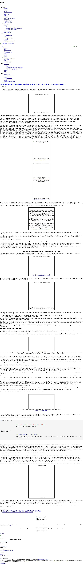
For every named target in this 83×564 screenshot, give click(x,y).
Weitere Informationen (3, 563)
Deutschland (5, 10)
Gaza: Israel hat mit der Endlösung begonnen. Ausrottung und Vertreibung (27, 434)
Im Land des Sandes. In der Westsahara (9, 18)
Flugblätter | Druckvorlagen (9, 38)
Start (2, 46)
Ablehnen (4, 562)
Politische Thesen (6, 19)
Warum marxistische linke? (7, 24)
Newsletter (3, 41)
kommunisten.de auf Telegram (8, 22)
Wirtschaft (5, 11)
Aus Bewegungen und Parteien (8, 12)
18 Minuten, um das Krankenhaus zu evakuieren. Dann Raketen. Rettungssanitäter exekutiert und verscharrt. (32, 84)
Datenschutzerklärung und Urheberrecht (9, 81)
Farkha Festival (6, 17)
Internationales (6, 8)
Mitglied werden (6, 70)
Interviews (5, 15)
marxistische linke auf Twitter (8, 31)
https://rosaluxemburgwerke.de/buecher (43, 559)
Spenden (5, 71)
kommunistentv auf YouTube (8, 20)
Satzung (7, 26)
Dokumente (5, 25)
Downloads (5, 77)
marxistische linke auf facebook (8, 32)
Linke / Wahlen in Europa (7, 50)
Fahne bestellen (6, 39)
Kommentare (5, 56)
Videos (5, 60)
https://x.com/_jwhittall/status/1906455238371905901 (41, 275)
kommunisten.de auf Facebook (8, 21)
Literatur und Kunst (6, 14)
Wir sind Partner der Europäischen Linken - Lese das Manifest (14, 67)
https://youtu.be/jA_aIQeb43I (41, 410)
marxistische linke (6, 64)
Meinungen (5, 13)
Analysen (5, 53)
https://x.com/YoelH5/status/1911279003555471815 (41, 199)
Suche (4, 6)
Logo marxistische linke (9, 78)
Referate (5, 36)
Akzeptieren (1, 562)
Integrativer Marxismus (9, 35)
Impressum (5, 40)
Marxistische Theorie (7, 74)
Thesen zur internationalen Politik (10, 27)
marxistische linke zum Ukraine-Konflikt (11, 29)
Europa (5, 49)
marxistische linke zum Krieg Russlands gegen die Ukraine (14, 28)
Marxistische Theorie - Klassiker (10, 34)
